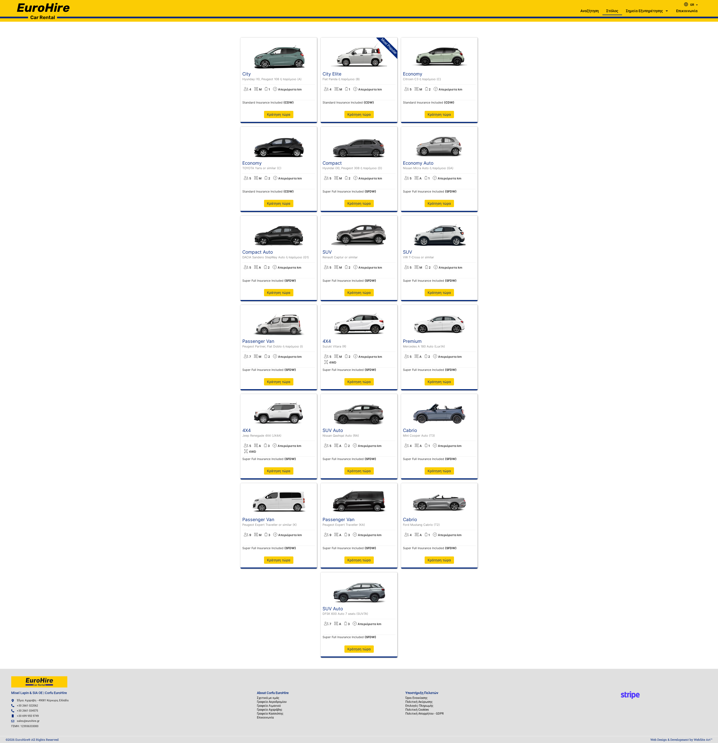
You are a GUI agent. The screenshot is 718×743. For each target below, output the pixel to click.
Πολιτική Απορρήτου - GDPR (424, 713)
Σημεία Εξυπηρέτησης (644, 11)
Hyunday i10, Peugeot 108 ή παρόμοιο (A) (272, 79)
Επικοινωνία (686, 11)
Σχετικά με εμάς (268, 698)
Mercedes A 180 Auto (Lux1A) (424, 346)
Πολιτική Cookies (417, 709)
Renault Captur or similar (340, 257)
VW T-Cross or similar (418, 257)
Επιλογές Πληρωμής (419, 705)
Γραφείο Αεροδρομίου (272, 702)
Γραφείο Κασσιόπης (270, 713)
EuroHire (43, 8)
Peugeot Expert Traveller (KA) (344, 525)
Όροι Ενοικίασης (416, 698)
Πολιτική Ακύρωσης (419, 702)
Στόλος (612, 11)
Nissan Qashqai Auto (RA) (341, 435)
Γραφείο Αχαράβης (269, 709)
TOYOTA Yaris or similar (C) (261, 168)
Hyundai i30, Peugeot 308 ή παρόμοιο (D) (352, 168)
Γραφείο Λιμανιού (269, 705)
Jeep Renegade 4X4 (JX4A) (261, 435)
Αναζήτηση (589, 11)
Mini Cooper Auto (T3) (419, 435)
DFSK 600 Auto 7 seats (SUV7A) (345, 614)
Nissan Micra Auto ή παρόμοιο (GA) (428, 168)
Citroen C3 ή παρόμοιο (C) (422, 79)
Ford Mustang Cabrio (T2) (421, 525)
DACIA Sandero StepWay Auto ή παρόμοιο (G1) (275, 257)
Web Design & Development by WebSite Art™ (681, 740)
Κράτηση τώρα (278, 114)
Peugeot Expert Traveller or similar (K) (269, 525)
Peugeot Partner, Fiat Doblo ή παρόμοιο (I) (272, 346)
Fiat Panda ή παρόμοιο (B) (341, 79)
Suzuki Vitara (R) (334, 346)
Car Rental (42, 17)
